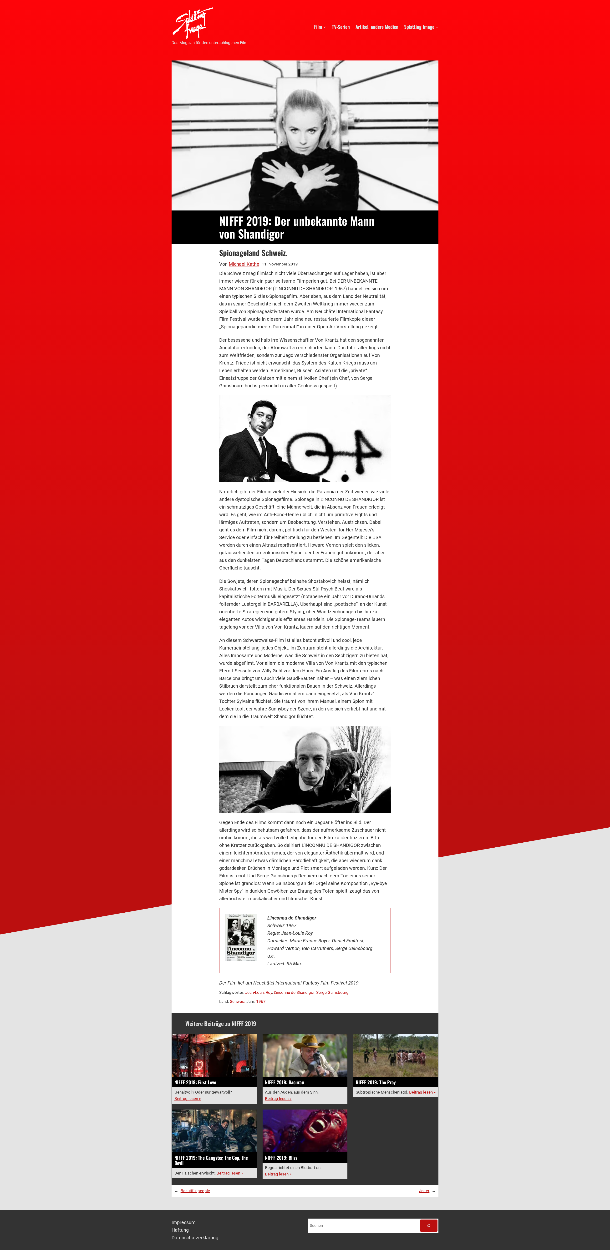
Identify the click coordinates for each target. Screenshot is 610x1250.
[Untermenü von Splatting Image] (437, 26)
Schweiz (237, 1001)
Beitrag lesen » (187, 1098)
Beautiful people (195, 1190)
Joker (424, 1190)
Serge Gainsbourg (332, 992)
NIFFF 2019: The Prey (376, 1082)
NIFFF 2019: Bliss (281, 1157)
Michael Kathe (244, 264)
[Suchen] (428, 1226)
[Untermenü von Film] (324, 26)
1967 (261, 1001)
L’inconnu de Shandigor (294, 992)
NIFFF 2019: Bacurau (284, 1082)
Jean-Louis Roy (258, 992)
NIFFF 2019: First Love (195, 1082)
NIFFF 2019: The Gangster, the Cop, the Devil (211, 1160)
